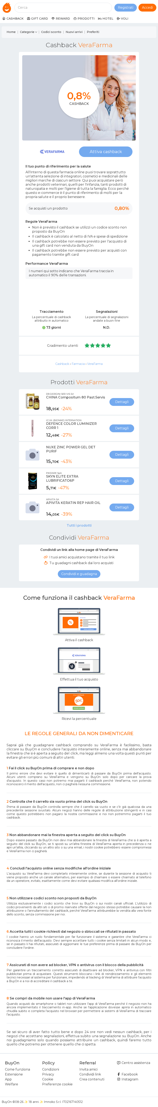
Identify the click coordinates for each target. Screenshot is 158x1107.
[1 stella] (87, 345)
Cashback (62, 364)
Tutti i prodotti (79, 525)
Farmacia (78, 364)
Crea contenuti (91, 1079)
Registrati (125, 7)
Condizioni (50, 1069)
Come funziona (17, 1069)
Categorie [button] (27, 32)
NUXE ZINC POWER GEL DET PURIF (70, 449)
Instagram (129, 1079)
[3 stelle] (98, 345)
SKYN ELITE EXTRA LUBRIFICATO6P (62, 478)
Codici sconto (51, 32)
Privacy (48, 1074)
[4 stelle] (103, 345)
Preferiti (93, 32)
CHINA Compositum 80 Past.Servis (75, 397)
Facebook (129, 1074)
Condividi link (90, 1074)
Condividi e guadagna (79, 574)
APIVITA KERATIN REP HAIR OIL (73, 503)
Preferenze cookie (57, 1084)
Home (11, 32)
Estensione (14, 1074)
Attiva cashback (106, 151)
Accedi (147, 7)
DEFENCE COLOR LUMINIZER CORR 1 (71, 426)
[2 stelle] (92, 345)
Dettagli (122, 402)
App (8, 1079)
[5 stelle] (108, 345)
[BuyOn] (7, 7)
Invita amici (88, 1069)
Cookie (47, 1079)
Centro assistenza (135, 1063)
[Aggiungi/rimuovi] (129, 61)
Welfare (11, 1084)
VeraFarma (95, 364)
